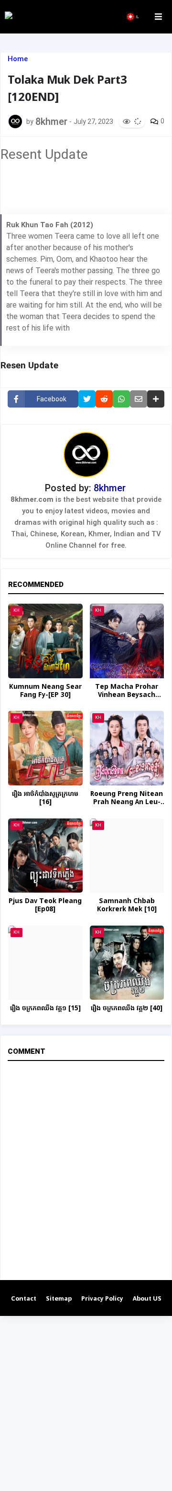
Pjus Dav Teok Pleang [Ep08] (45, 905)
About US (147, 1299)
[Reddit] (104, 399)
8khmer (110, 488)
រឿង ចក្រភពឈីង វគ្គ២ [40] (126, 1009)
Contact (23, 1299)
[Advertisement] (86, 1402)
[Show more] (155, 399)
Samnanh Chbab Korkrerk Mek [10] (127, 905)
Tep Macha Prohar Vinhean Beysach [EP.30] (126, 691)
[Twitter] (87, 399)
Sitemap (59, 1299)
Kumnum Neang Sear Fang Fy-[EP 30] (45, 691)
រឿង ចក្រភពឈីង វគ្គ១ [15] (45, 1009)
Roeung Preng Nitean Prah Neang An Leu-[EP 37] (126, 798)
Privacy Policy (102, 1299)
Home (18, 59)
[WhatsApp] (121, 399)
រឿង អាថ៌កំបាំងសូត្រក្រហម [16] (45, 798)
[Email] (138, 399)
